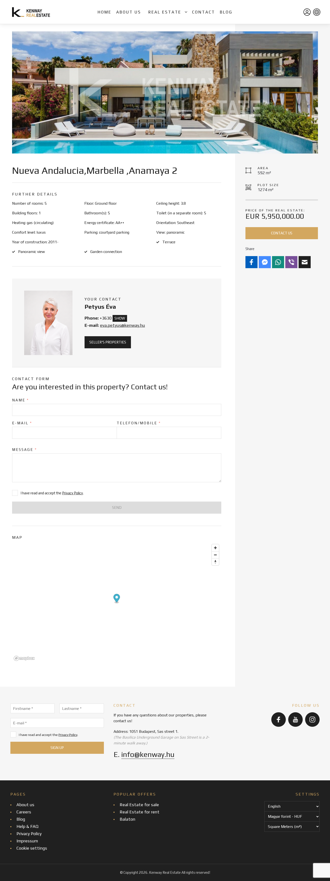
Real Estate (164, 12)
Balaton (127, 819)
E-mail (22, 423)
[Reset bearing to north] (215, 561)
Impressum (27, 840)
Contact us (281, 233)
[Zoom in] (215, 547)
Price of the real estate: (275, 210)
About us (128, 12)
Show (120, 318)
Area (263, 168)
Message (24, 449)
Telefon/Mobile (139, 423)
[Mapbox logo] (24, 658)
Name (20, 400)
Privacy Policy (72, 493)
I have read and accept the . (48, 735)
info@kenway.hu (147, 754)
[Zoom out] (215, 554)
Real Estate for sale (139, 804)
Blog (226, 12)
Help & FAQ (27, 826)
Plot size (268, 185)
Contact (203, 12)
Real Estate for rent (139, 811)
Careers (23, 811)
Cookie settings (31, 848)
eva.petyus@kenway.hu (122, 325)
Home (104, 12)
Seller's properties (107, 342)
